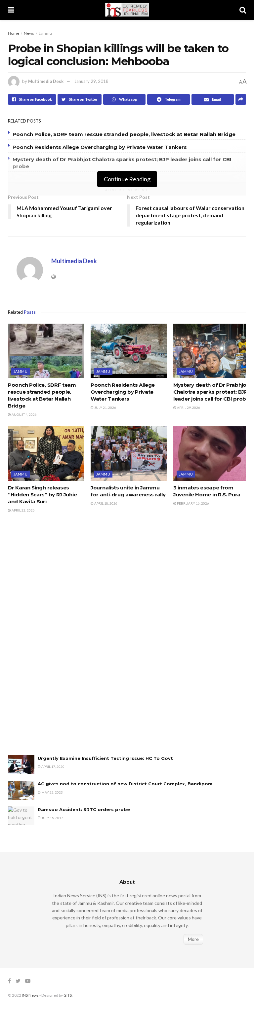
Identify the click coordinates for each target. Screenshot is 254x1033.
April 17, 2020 (52, 766)
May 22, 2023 (52, 792)
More (193, 939)
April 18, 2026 (105, 503)
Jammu (45, 33)
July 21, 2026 (105, 408)
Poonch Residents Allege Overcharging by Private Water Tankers (100, 147)
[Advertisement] (57, 641)
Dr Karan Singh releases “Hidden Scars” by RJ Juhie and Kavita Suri (42, 494)
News (29, 33)
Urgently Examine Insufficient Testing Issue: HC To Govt (105, 758)
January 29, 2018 (91, 81)
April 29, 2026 (188, 408)
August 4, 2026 (24, 414)
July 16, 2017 (52, 818)
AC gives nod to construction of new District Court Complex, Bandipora (125, 783)
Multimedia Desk (46, 81)
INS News (30, 995)
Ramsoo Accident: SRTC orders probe (84, 809)
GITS (68, 995)
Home (13, 33)
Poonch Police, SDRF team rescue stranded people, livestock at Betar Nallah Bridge (124, 134)
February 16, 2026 (192, 503)
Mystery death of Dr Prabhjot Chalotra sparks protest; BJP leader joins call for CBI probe (211, 392)
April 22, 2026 (23, 510)
